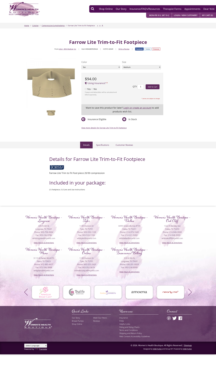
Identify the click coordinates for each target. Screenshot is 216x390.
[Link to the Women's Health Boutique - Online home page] (20, 9)
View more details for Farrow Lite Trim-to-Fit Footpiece (104, 128)
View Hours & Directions (44, 243)
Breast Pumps (78, 321)
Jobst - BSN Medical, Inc (67, 49)
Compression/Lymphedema (53, 25)
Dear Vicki (208, 8)
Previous (26, 292)
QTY (135, 86)
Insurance (123, 317)
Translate (43, 349)
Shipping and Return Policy (130, 333)
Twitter (148, 49)
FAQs (121, 321)
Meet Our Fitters (100, 317)
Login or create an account (137, 107)
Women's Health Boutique (150, 345)
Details (86, 145)
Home (26, 25)
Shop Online (106, 8)
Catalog (35, 25)
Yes (88, 89)
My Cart (207, 15)
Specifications (102, 145)
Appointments (192, 8)
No (95, 89)
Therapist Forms (172, 8)
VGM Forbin (157, 349)
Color (84, 62)
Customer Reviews (124, 145)
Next (190, 292)
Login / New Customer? (185, 15)
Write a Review (123, 49)
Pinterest (156, 49)
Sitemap (188, 345)
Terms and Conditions (128, 330)
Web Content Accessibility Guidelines (134, 336)
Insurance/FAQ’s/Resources (145, 8)
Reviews (96, 321)
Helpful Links (124, 324)
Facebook (139, 49)
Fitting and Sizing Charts (129, 327)
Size (124, 62)
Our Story (121, 8)
